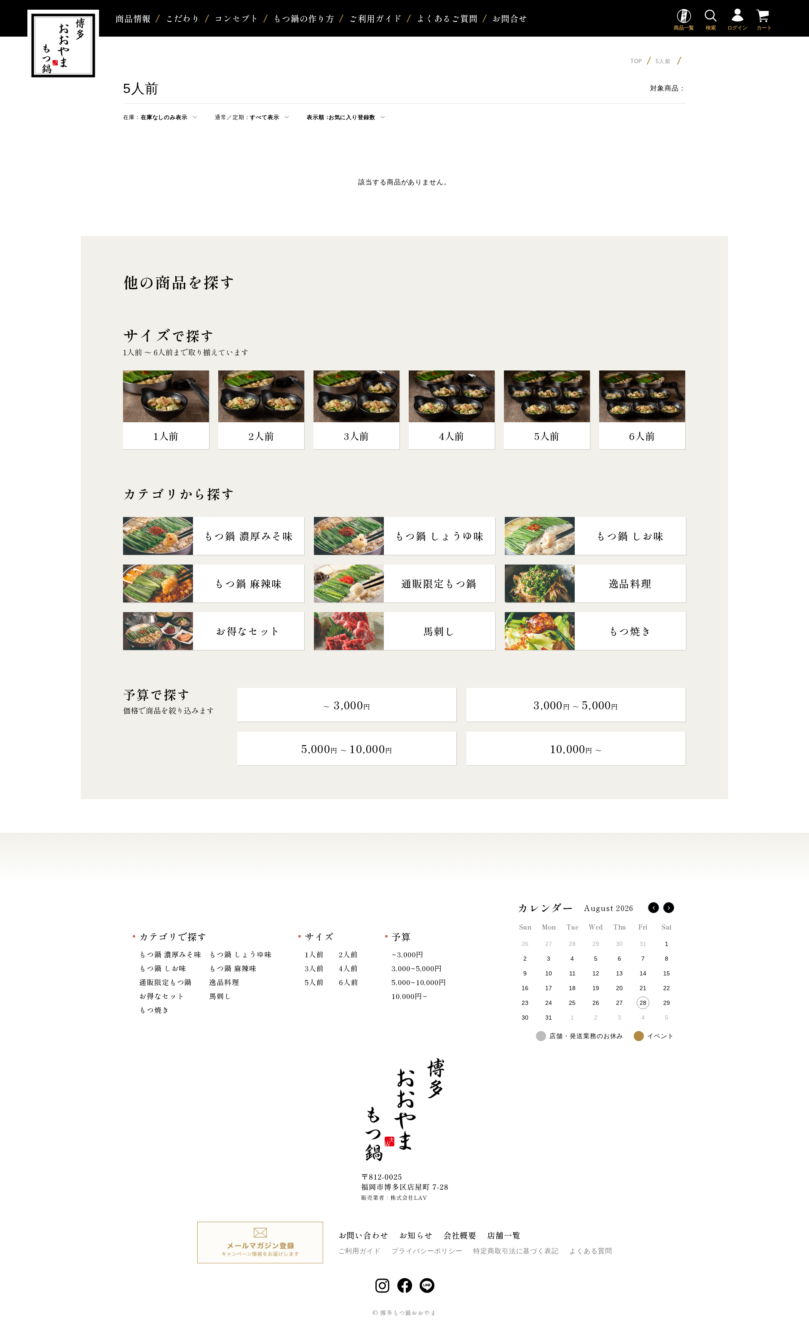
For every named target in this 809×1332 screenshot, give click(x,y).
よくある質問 (590, 1251)
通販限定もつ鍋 (165, 982)
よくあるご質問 (447, 18)
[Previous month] (653, 907)
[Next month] (668, 907)
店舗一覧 (504, 1235)
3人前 (314, 968)
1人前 (314, 954)
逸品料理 (224, 982)
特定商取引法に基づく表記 (516, 1251)
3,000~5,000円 (416, 968)
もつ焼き (154, 1009)
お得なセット (161, 996)
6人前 (349, 982)
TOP (636, 61)
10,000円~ (409, 996)
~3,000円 (407, 954)
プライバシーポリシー (427, 1251)
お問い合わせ (363, 1235)
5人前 (664, 61)
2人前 (348, 954)
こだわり (183, 18)
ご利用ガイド (375, 18)
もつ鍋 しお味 (162, 968)
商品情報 (133, 18)
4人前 (348, 968)
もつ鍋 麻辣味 (232, 968)
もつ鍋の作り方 (304, 18)
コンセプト (236, 18)
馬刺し (220, 996)
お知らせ (416, 1235)
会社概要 (460, 1235)
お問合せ (510, 18)
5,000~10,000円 (418, 982)
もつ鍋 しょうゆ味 (240, 954)
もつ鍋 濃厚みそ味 (170, 954)
